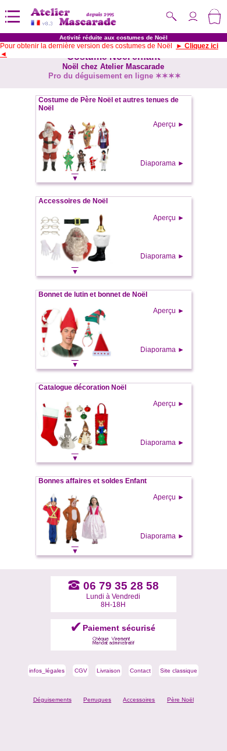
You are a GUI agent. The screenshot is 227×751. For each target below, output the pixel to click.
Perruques (97, 699)
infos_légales (47, 670)
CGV (81, 670)
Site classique (178, 670)
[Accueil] (74, 16)
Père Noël (180, 699)
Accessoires (139, 699)
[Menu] (12, 16)
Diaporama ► (162, 163)
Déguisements (52, 699)
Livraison (108, 670)
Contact (140, 670)
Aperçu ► (169, 124)
